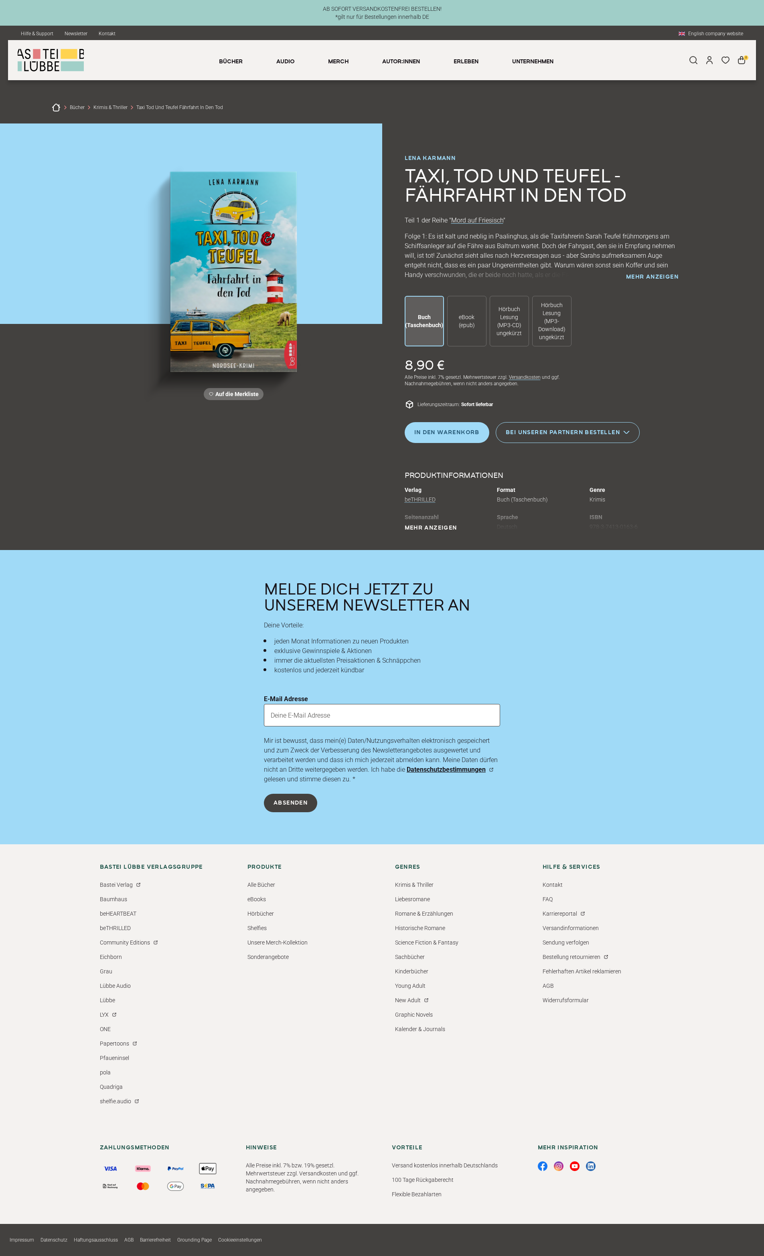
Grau (106, 971)
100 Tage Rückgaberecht (423, 1180)
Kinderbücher (411, 971)
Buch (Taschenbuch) (424, 321)
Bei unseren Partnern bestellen (563, 432)
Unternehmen (532, 62)
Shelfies (257, 928)
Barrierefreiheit (155, 1240)
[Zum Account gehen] (709, 60)
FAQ (548, 899)
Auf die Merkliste (235, 395)
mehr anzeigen (652, 277)
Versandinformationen (571, 928)
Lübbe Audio (115, 986)
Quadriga (111, 1087)
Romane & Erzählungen (424, 913)
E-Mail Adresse (286, 699)
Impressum (22, 1240)
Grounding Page (194, 1240)
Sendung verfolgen (566, 942)
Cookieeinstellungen (240, 1240)
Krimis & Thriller (110, 107)
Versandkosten (525, 377)
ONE (105, 1029)
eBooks (256, 899)
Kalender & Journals (420, 1029)
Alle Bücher (261, 885)
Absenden (291, 803)
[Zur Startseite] (56, 107)
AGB (548, 986)
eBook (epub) (467, 321)
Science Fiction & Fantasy (426, 942)
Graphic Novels (414, 1014)
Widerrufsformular (566, 1000)
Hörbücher (260, 913)
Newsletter (76, 33)
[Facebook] (542, 1166)
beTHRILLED (420, 499)
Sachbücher (410, 957)
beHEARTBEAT (118, 913)
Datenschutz (54, 1240)
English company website (715, 33)
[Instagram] (558, 1166)
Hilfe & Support (37, 33)
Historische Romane (420, 928)
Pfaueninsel (114, 1058)
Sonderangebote (268, 957)
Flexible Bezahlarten (417, 1194)
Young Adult (410, 986)
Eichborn (111, 957)
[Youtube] (575, 1166)
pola (105, 1072)
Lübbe (107, 1000)
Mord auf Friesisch (477, 220)
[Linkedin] (591, 1166)
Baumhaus (113, 899)
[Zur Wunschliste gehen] (725, 60)
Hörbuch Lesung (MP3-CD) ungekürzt (509, 321)
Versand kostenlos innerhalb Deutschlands (445, 1165)
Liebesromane (412, 899)
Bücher (77, 107)
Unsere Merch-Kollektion (277, 942)
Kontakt (107, 33)
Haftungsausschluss (96, 1240)
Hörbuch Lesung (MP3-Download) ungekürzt (551, 321)
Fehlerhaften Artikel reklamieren (582, 971)
